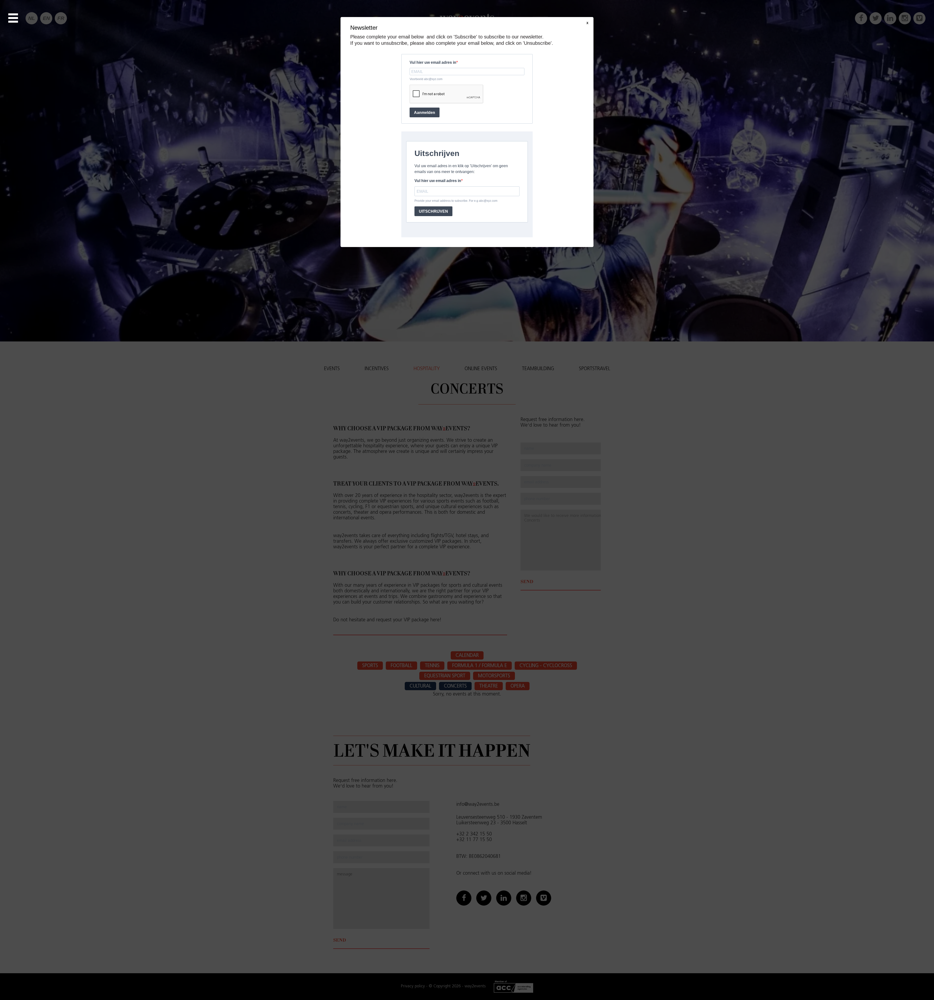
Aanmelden (424, 112)
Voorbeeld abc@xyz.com (426, 79)
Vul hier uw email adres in (433, 62)
